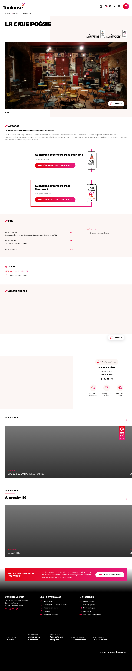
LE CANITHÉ (14, 553)
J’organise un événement (34, 638)
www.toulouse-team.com (113, 652)
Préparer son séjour (51, 608)
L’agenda (47, 611)
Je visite (10, 640)
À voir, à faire (48, 601)
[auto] (115, 6)
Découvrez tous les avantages (57, 165)
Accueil (7, 13)
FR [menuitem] (101, 6)
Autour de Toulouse (51, 614)
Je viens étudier (100, 640)
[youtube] (108, 379)
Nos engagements (90, 604)
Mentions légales (89, 608)
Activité (15, 13)
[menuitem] (101, 6)
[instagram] (111, 379)
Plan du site (87, 611)
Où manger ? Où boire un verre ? (56, 604)
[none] (101, 6)
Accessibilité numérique (92, 614)
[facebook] (101, 379)
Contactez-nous (89, 601)
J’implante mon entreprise (57, 638)
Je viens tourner (78, 640)
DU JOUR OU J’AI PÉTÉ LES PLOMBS (26, 474)
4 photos (118, 103)
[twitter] (105, 379)
